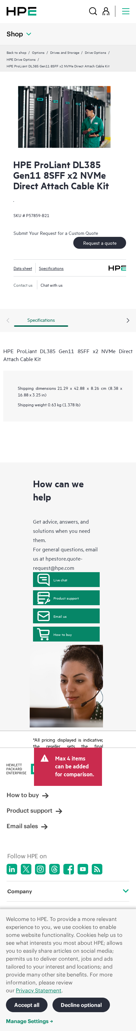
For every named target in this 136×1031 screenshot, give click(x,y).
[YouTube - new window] (83, 869)
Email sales (22, 826)
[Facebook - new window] (68, 869)
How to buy (62, 634)
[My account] (106, 11)
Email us (60, 616)
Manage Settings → (29, 1021)
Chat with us (52, 285)
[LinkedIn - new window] (12, 869)
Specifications (51, 268)
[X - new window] (26, 869)
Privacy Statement (38, 990)
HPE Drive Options (21, 59)
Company (19, 891)
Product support (66, 598)
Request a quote (100, 242)
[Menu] (125, 11)
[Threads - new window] (54, 869)
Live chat (60, 579)
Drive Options (95, 52)
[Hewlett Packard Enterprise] (21, 11)
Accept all (26, 1005)
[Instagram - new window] (40, 869)
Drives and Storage (64, 52)
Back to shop (16, 52)
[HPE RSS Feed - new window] (97, 869)
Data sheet (23, 268)
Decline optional (81, 1005)
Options (38, 52)
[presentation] (128, 320)
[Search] (93, 11)
